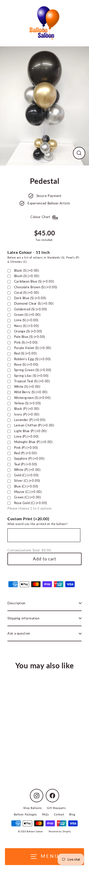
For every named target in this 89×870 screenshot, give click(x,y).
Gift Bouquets (56, 807)
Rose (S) (26, 364)
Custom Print (28, 518)
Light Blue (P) (30, 431)
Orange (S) (28, 331)
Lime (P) (26, 436)
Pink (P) (26, 448)
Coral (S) (26, 292)
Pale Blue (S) (29, 337)
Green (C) (27, 497)
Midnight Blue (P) (33, 442)
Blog (72, 814)
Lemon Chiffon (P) (34, 425)
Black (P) (26, 409)
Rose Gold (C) (30, 503)
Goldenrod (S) (30, 309)
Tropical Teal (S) (32, 381)
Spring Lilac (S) (31, 376)
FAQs (45, 814)
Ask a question (18, 633)
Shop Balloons (32, 807)
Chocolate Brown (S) (35, 287)
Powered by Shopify (60, 831)
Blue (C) (26, 486)
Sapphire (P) (29, 458)
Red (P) (25, 453)
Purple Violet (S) (32, 348)
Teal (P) (25, 464)
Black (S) (26, 270)
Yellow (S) (27, 403)
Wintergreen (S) (32, 398)
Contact (59, 814)
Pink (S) (26, 342)
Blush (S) (26, 276)
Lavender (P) (29, 420)
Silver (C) (27, 481)
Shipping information (23, 618)
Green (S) (27, 315)
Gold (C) (26, 475)
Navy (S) (26, 326)
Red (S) (25, 353)
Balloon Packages (25, 814)
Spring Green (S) (32, 370)
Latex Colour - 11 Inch (28, 252)
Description (16, 603)
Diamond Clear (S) (34, 303)
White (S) (27, 386)
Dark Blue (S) (30, 298)
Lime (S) (26, 320)
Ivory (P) (26, 414)
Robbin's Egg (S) (32, 359)
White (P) (27, 470)
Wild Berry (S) (30, 392)
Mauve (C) (28, 492)
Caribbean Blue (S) (34, 281)
